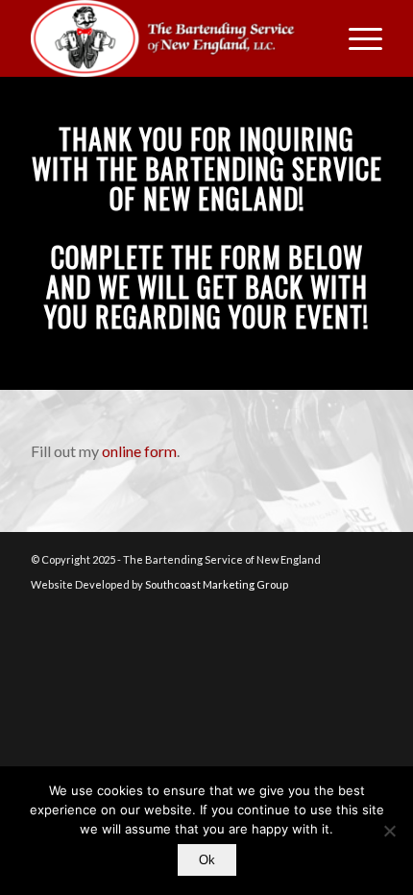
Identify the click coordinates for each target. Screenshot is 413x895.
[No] (389, 830)
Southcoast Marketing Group (216, 584)
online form (139, 451)
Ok (207, 860)
